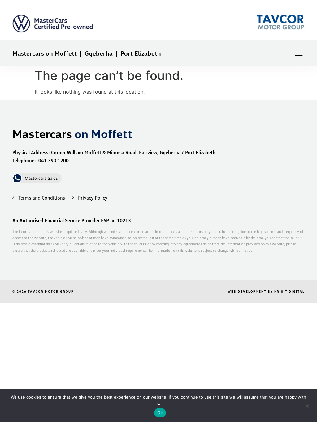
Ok (160, 412)
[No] (307, 405)
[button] (299, 53)
